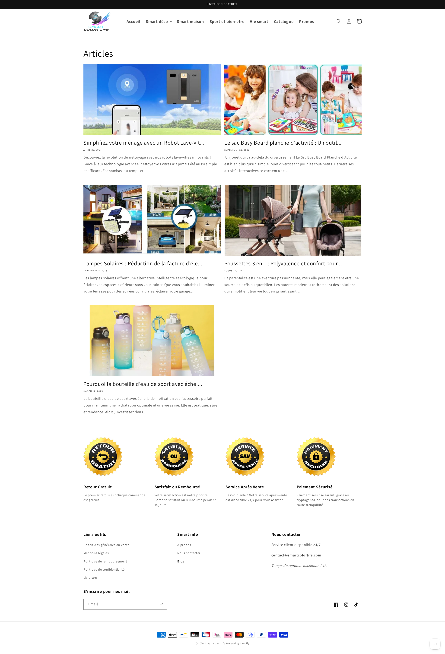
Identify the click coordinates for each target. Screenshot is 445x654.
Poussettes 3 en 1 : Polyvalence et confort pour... (283, 263)
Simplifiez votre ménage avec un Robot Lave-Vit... (143, 142)
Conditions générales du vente (106, 545)
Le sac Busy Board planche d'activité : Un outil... (283, 142)
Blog (180, 561)
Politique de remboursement (105, 561)
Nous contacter (188, 553)
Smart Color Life (215, 643)
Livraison (90, 577)
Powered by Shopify (237, 643)
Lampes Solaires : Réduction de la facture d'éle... (142, 263)
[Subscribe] (161, 604)
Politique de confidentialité (104, 569)
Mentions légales (96, 553)
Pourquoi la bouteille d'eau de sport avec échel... (142, 383)
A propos (184, 545)
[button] (158, 21)
